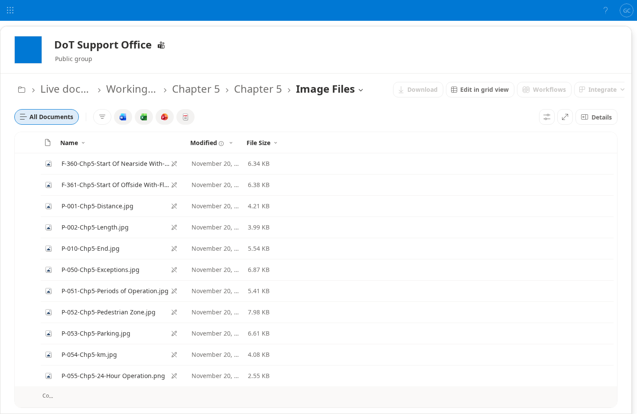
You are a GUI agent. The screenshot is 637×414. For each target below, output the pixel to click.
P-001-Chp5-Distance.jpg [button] (97, 206)
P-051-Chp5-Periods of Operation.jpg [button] (115, 291)
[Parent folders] (21, 89)
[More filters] (102, 117)
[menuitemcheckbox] (123, 117)
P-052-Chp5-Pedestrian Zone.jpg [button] (109, 312)
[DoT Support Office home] (28, 50)
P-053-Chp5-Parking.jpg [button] (96, 333)
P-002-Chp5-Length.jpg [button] (95, 227)
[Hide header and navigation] (565, 117)
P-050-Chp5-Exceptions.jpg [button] (101, 269)
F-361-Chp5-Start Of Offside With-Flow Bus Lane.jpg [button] (116, 185)
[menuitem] (418, 89)
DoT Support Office (103, 44)
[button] (47, 142)
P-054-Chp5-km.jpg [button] (89, 354)
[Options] (547, 117)
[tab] (46, 117)
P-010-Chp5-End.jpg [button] (91, 248)
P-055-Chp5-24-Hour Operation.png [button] (113, 376)
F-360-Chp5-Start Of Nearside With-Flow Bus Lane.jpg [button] (116, 163)
